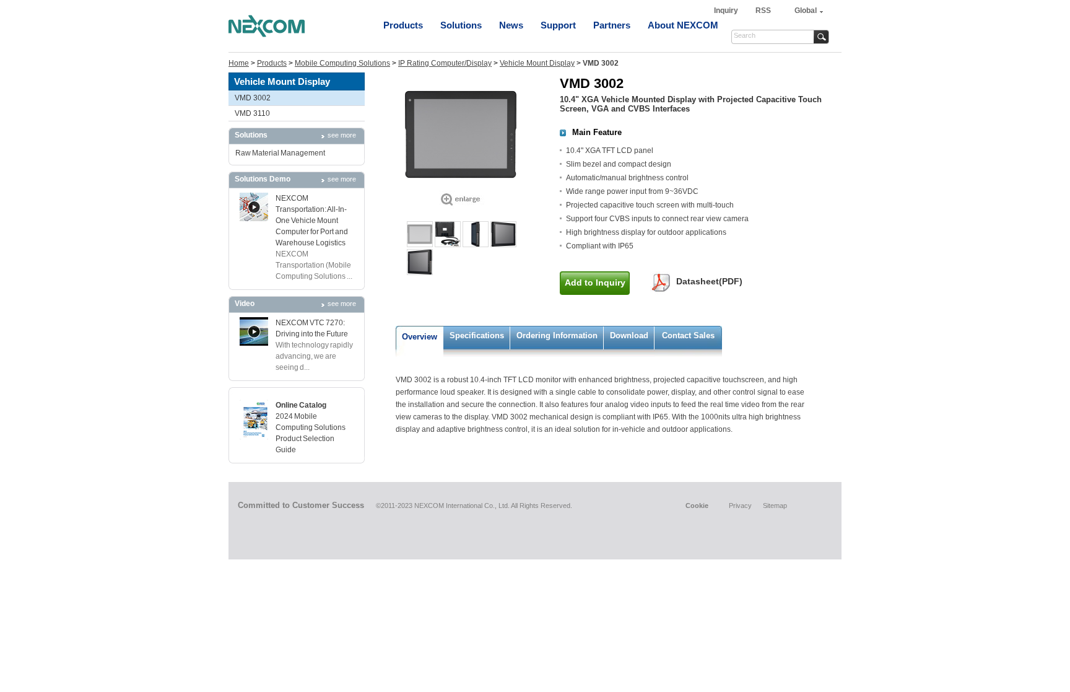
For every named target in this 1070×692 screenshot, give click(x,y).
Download (629, 335)
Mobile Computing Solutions (342, 63)
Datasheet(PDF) (709, 281)
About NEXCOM (683, 25)
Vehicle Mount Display (537, 63)
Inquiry (727, 10)
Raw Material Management (280, 153)
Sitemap (775, 505)
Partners (611, 25)
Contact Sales (688, 335)
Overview (419, 336)
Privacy (740, 505)
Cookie (696, 505)
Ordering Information (557, 335)
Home (238, 63)
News (511, 25)
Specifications (477, 335)
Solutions (461, 25)
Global (805, 10)
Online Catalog (301, 405)
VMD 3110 (252, 113)
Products (403, 25)
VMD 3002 (253, 98)
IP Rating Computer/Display (445, 63)
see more (342, 135)
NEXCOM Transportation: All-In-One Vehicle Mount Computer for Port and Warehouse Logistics (312, 220)
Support (558, 25)
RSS (763, 10)
